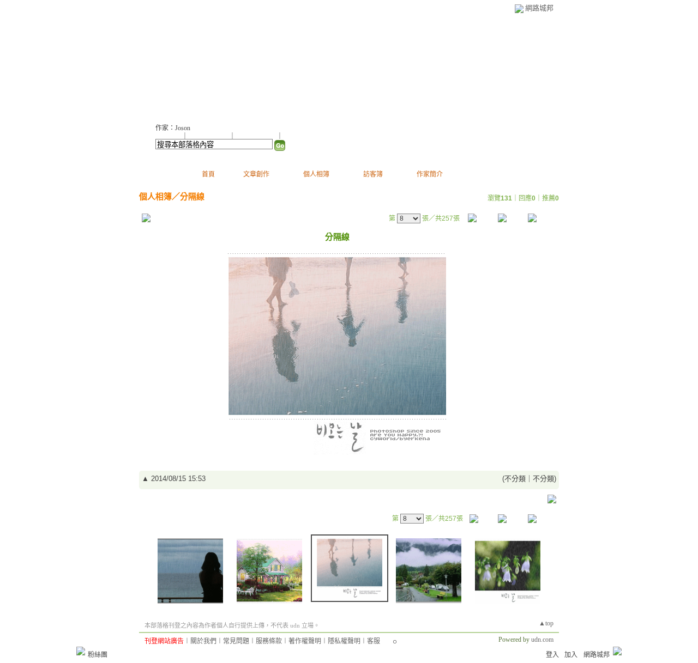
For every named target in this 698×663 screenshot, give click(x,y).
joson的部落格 (198, 65)
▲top (546, 623)
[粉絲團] (80, 651)
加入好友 (168, 136)
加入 (570, 655)
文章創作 (256, 174)
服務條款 (269, 641)
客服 (373, 641)
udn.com (542, 639)
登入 (552, 655)
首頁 (208, 174)
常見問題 (236, 641)
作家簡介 (430, 174)
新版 (276, 65)
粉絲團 (97, 655)
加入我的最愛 (256, 136)
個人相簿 (316, 174)
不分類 (515, 479)
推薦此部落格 (209, 136)
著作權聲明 (304, 641)
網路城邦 (539, 8)
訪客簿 (373, 174)
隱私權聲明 (344, 641)
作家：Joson (172, 128)
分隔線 (192, 196)
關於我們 (203, 641)
